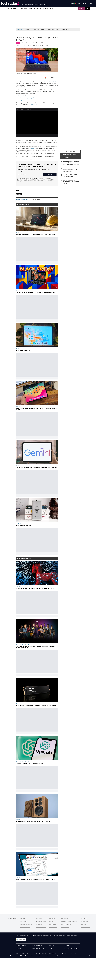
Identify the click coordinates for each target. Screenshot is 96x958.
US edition (35, 956)
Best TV (51, 921)
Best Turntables (64, 918)
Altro (52, 8)
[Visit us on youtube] (83, 3)
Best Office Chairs (65, 927)
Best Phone (52, 918)
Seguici (48, 77)
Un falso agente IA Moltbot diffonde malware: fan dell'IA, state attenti (70, 156)
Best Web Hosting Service (26, 924)
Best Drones (83, 924)
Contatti (45, 8)
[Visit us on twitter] (81, 3)
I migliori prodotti (12, 8)
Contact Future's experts (37, 945)
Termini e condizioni (21, 945)
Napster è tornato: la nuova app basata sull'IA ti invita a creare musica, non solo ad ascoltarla (71, 163)
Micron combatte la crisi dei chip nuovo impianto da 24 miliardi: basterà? (70, 169)
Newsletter (55, 77)
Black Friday (27, 29)
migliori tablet (21, 96)
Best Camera (84, 918)
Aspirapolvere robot (39, 29)
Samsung (31, 148)
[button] (92, 3)
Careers (50, 948)
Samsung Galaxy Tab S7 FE (30, 98)
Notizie (17, 43)
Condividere (20, 77)
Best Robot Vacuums (85, 927)
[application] (37, 122)
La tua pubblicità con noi (38, 948)
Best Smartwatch (53, 927)
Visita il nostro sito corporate (70, 935)
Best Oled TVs (52, 924)
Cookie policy (67, 945)
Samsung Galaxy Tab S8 (50, 82)
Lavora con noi (65, 29)
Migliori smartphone (53, 29)
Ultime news (23, 8)
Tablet (17, 33)
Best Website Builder (25, 927)
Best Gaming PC (39, 924)
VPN (30, 8)
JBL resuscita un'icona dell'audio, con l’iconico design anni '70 (71, 182)
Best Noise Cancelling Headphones (69, 921)
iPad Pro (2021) (33, 104)
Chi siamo (18, 948)
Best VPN (22, 918)
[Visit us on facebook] (79, 3)
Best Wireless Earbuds (66, 924)
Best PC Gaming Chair (41, 927)
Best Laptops (39, 918)
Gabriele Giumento (26, 42)
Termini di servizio (33, 178)
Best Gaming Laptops (41, 921)
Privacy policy (51, 945)
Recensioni (37, 8)
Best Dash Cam (84, 921)
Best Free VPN (23, 921)
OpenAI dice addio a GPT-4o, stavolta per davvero (70, 175)
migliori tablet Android (23, 159)
